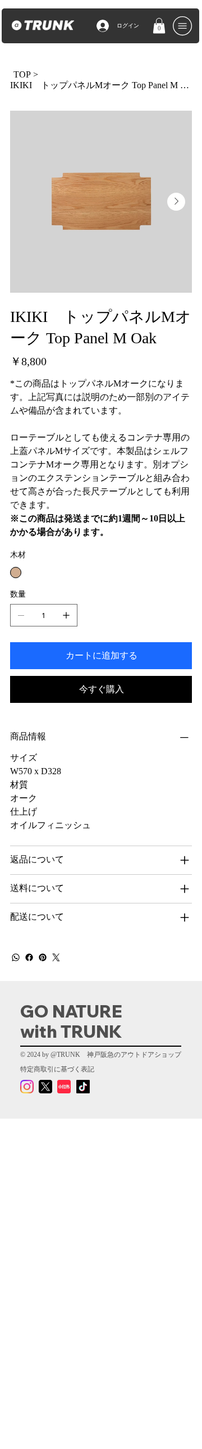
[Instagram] (27, 1086)
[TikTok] (83, 1086)
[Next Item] (176, 202)
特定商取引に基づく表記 (57, 1069)
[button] (159, 25)
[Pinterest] (42, 957)
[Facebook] (29, 957)
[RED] (64, 1086)
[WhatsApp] (15, 957)
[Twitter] (56, 957)
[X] (45, 1086)
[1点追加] (66, 615)
